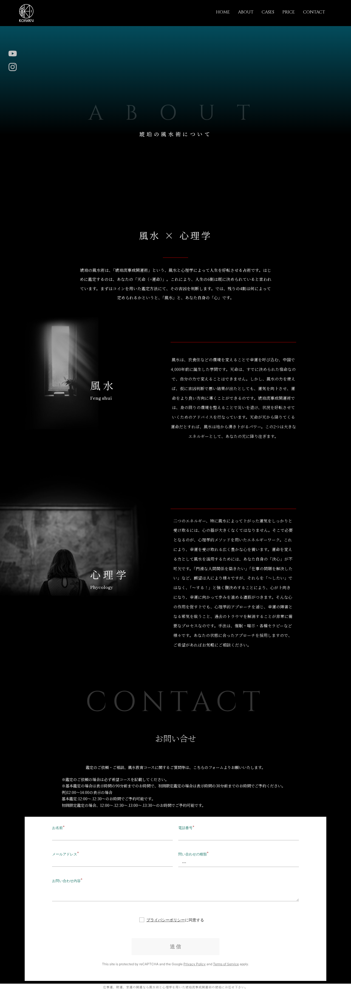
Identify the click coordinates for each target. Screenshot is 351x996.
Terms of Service (226, 964)
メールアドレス (64, 854)
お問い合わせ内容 (66, 881)
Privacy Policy (194, 964)
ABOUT (245, 12)
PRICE (288, 12)
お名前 (57, 828)
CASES (268, 12)
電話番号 (185, 828)
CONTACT (314, 12)
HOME (223, 12)
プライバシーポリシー (165, 919)
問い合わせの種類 (192, 854)
